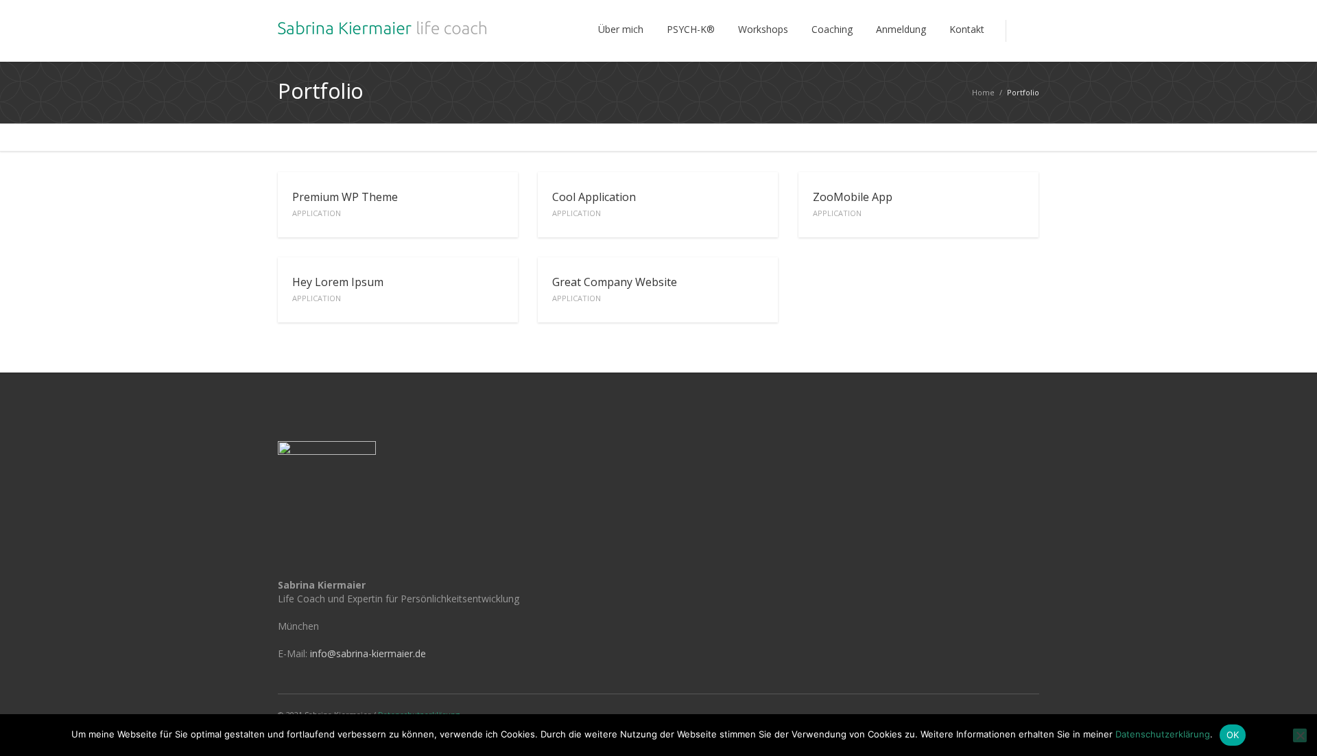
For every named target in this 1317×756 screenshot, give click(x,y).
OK (1232, 734)
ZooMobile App (852, 203)
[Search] (1022, 31)
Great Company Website (614, 288)
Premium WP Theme (345, 203)
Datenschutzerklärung (1162, 734)
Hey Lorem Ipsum (337, 288)
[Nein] (1300, 735)
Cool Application (594, 203)
